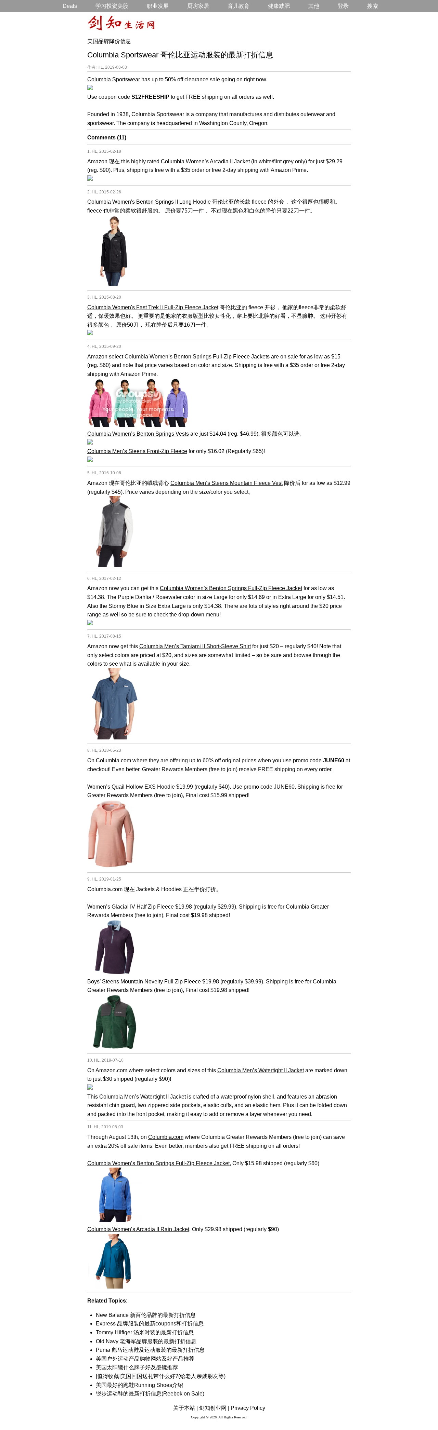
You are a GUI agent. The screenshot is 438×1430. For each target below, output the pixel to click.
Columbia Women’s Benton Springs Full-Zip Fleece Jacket (231, 588)
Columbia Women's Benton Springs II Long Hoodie (149, 202)
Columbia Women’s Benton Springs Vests (138, 434)
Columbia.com (165, 1137)
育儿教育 (238, 6)
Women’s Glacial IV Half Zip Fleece (130, 907)
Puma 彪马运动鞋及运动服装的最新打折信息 (150, 1350)
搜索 (372, 6)
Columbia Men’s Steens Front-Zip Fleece (137, 451)
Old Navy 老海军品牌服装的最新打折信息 (146, 1341)
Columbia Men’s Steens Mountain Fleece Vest (226, 483)
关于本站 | (185, 1408)
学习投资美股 (111, 6)
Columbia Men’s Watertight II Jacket (260, 1070)
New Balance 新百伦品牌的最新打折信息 (146, 1315)
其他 (313, 6)
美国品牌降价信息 (109, 41)
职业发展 (158, 6)
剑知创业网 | (214, 1408)
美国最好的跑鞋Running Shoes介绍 (139, 1385)
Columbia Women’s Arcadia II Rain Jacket (138, 1229)
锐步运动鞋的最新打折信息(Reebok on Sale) (150, 1394)
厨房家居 (198, 6)
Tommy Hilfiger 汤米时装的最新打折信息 (145, 1332)
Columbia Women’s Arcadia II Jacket (205, 161)
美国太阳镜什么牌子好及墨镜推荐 (137, 1367)
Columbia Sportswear (113, 79)
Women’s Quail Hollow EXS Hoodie (131, 787)
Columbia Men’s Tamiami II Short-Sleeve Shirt (195, 646)
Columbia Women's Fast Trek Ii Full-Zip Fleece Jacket (152, 307)
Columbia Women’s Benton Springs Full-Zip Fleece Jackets (197, 356)
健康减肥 (279, 6)
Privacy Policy (248, 1408)
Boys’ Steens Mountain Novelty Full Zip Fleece (144, 981)
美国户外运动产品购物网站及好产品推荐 (145, 1359)
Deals (70, 6)
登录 (343, 6)
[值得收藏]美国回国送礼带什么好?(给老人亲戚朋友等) (161, 1376)
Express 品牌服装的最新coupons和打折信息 (150, 1323)
